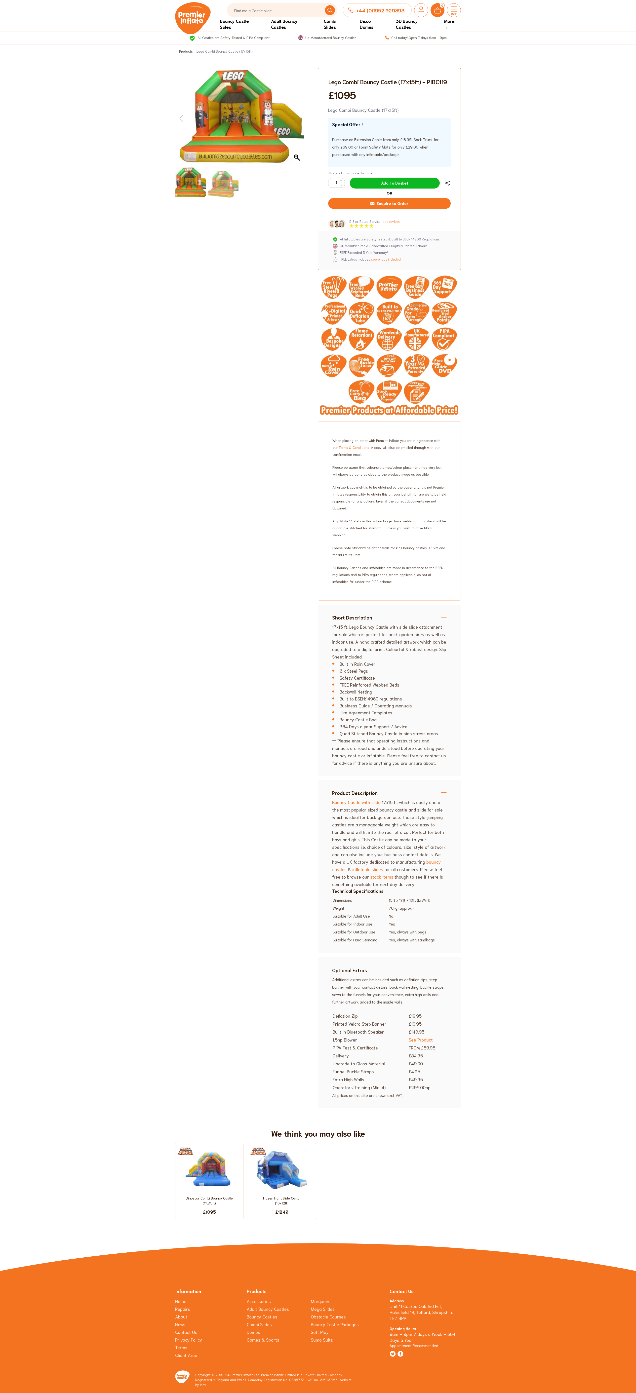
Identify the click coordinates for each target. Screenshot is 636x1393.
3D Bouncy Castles (407, 24)
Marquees (320, 1301)
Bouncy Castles (262, 1316)
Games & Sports (263, 1340)
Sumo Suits (322, 1340)
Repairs (182, 1309)
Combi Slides (330, 24)
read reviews (391, 221)
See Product (421, 1040)
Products (186, 51)
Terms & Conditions (354, 447)
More (449, 21)
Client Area (186, 1355)
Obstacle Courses (328, 1316)
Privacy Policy (188, 1340)
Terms (181, 1347)
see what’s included (386, 259)
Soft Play (320, 1332)
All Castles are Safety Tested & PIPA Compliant (233, 37)
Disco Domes (366, 24)
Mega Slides (323, 1309)
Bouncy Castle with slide (356, 802)
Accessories (259, 1301)
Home (180, 1301)
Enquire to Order (392, 203)
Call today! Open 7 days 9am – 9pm (418, 37)
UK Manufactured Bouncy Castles (330, 37)
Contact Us (186, 1332)
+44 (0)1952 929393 (380, 10)
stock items (381, 877)
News (180, 1324)
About (181, 1316)
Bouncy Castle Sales (234, 24)
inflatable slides (367, 869)
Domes (253, 1332)
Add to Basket (394, 182)
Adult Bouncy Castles (284, 24)
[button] (297, 119)
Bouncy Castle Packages (335, 1324)
